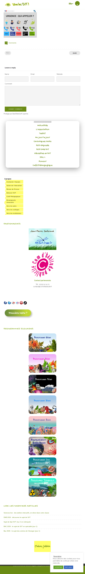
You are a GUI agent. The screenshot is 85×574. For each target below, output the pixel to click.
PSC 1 (42, 157)
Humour (42, 161)
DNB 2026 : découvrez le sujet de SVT (17, 517)
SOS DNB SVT (42, 149)
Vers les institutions (14, 213)
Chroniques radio (42, 141)
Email (33, 74)
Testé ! (42, 133)
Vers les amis (11, 206)
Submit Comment (15, 109)
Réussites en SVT (42, 153)
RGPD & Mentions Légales (28, 566)
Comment (8, 84)
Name (7, 74)
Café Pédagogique (42, 165)
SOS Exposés (42, 145)
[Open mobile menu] (71, 3)
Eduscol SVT (11, 193)
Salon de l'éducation (14, 185)
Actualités (42, 125)
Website (59, 74)
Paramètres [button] (57, 556)
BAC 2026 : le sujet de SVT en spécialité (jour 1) (20, 526)
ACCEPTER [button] (58, 567)
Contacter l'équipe (13, 182)
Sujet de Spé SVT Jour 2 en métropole (17, 522)
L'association (42, 129)
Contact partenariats (42, 280)
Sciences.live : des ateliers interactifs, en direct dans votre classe (26, 513)
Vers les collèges (13, 210)
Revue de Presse (13, 189)
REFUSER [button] (68, 567)
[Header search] (77, 5)
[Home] (17, 6)
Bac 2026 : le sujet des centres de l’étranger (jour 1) (22, 531)
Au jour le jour (42, 137)
